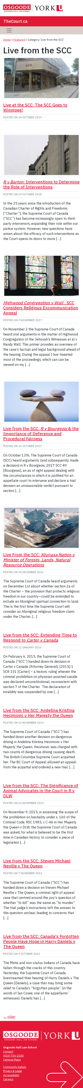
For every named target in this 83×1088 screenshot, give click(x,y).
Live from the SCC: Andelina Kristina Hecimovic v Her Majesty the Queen (38, 712)
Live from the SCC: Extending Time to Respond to (40, 637)
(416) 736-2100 (13, 1055)
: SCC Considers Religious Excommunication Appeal (40, 308)
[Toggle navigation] (9, 30)
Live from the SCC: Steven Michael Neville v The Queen (36, 863)
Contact (8, 1051)
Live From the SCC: (38, 560)
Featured (19, 40)
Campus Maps (12, 1059)
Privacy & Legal (12, 1071)
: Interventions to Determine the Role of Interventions (41, 184)
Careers (8, 1079)
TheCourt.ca (15, 21)
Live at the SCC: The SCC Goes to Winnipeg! (35, 107)
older (9, 1017)
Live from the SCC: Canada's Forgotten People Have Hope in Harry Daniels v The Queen (41, 941)
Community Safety (14, 1067)
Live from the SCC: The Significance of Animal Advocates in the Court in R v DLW (40, 790)
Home (7, 40)
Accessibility (11, 1075)
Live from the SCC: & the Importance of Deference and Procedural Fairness (41, 434)
